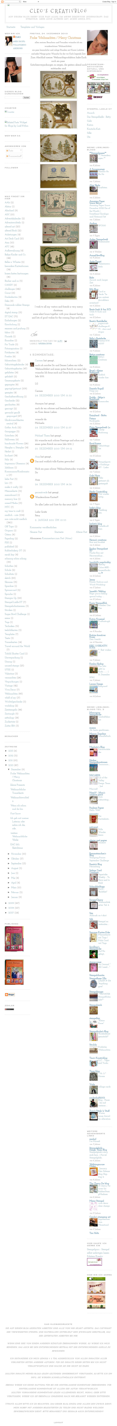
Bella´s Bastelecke (97, 338)
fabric (7, 332)
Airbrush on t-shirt (97, 915)
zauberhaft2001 (97, 1098)
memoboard (11, 495)
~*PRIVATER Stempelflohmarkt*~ (104, 997)
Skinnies (9, 582)
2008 (11, 908)
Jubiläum (9, 468)
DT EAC (9, 316)
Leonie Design (96, 684)
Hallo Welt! (94, 810)
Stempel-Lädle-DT (13, 602)
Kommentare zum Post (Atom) (57, 538)
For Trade (9, 344)
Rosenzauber (104, 242)
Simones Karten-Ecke (99, 932)
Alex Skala (94, 185)
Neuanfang (94, 867)
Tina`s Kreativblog (98, 1058)
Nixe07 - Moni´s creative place (97, 794)
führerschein (11, 361)
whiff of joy (10, 698)
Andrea (93, 223)
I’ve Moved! (94, 1141)
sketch (8, 578)
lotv (7, 483)
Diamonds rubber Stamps (17, 305)
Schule (8, 570)
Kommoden (103, 401)
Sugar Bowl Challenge (15, 614)
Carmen (39, 361)
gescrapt (9, 409)
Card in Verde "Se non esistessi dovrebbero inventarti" (99, 297)
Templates (10, 634)
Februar (15, 892)
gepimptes (10, 385)
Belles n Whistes (13, 262)
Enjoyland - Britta (97, 415)
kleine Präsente (18, 785)
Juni (13, 873)
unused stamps (12, 666)
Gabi (89, 121)
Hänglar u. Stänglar (14, 448)
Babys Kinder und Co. (15, 255)
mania (92, 728)
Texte (7, 638)
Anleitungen (11, 235)
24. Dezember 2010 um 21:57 (53, 428)
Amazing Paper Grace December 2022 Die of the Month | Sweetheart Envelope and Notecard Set (99, 211)
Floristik (8, 336)
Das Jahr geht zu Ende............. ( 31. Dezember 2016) (99, 672)
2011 (10, 760)
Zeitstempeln (11, 710)
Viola (92, 1084)
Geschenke (10, 401)
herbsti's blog (95, 524)
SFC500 (102, 226)
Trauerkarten (11, 642)
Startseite (11, 27)
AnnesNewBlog (96, 255)
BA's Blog (93, 289)
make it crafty (12, 487)
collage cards (104, 1087)
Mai (13, 878)
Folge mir (93, 391)
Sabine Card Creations (95, 871)
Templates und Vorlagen (32, 27)
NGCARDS (94, 775)
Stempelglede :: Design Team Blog (98, 1149)
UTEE (8, 670)
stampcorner (95, 962)
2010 (11, 765)
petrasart (93, 827)
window (102, 843)
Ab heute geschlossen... (99, 730)
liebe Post (9, 479)
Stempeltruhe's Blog (98, 1031)
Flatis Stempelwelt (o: (99, 427)
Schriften (9, 566)
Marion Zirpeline (97, 734)
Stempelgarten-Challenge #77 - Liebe (104, 465)
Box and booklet (97, 542)
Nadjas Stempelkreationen (98, 761)
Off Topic (9, 527)
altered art (10, 227)
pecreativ (93, 814)
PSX (7, 543)
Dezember (16, 769)
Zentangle (10, 714)
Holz (7, 460)
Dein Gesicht (95, 639)
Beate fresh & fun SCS (100, 309)
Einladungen (11, 320)
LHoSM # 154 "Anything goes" (104, 983)
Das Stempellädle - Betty (99, 117)
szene (7, 618)
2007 (11, 913)
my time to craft (13, 511)
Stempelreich (95, 1005)
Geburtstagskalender (14, 365)
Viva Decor (10, 690)
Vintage (9, 686)
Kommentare (14, 156)
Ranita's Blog (95, 864)
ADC (7, 215)
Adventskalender (13, 219)
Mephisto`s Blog (97, 747)
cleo (18, 37)
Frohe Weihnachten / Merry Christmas (55, 37)
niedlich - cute (11, 515)
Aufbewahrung (12, 251)
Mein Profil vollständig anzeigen (19, 44)
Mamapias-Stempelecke (95, 714)
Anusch (90, 113)
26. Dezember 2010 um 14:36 (53, 484)
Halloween (10, 440)
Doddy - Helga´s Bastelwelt (97, 398)
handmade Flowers (14, 444)
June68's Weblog (97, 591)
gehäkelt (9, 377)
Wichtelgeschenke (13, 702)
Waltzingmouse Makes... (97, 1165)
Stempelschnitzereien (15, 606)
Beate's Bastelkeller (98, 321)
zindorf (92, 1139)
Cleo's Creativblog (58, 11)
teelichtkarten (11, 630)
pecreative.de (41, 492)
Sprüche (9, 594)
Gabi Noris (94, 476)
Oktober (15, 859)
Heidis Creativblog (98, 492)
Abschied (9, 211)
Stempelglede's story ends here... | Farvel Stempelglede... (98, 1155)
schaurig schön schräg (15, 559)
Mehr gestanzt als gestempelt (103, 481)
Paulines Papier (96, 808)
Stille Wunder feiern (102, 832)
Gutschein (9, 435)
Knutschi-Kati (93, 129)
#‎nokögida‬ (94, 421)
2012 (11, 756)
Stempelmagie (96, 992)
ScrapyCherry (96, 900)
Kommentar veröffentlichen (43, 527)
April (14, 883)
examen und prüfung (15, 328)
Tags (7, 622)
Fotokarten (10, 352)
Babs (91, 278)
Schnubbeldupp (97, 887)
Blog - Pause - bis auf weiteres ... (104, 1103)
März (14, 888)
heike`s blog (95, 508)
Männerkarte (11, 491)
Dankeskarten (11, 297)
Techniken (10, 626)
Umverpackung (12, 658)
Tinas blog (94, 1071)
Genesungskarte (12, 381)
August (15, 868)
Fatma (92, 419)
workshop (9, 706)
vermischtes (10, 678)
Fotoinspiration (12, 348)
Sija (91, 913)
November (16, 854)
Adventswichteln (13, 223)
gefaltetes (9, 373)
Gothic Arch (11, 427)
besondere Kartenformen (17, 266)
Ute (88, 137)
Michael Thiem (42, 436)
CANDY (9, 285)
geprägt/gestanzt (13, 389)
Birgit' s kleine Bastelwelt (96, 372)
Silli (91, 919)
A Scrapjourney (97, 169)
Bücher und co (12, 281)
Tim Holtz (94, 1233)
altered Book (11, 231)
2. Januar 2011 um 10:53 (50, 520)
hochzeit (9, 456)
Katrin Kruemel (97, 619)
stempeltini (94, 1018)
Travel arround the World (17, 646)
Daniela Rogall (96, 389)
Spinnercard (11, 590)
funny (92, 460)
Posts (10, 151)
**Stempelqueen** (97, 153)
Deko (7, 301)
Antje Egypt (95, 261)
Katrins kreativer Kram (97, 636)
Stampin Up (11, 598)
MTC (7, 507)
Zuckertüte (10, 722)
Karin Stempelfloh (98, 603)
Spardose (9, 586)
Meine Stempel (96, 1201)
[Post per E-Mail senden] (65, 341)
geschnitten (10, 405)
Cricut (8, 293)
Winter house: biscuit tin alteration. (104, 1116)
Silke (89, 133)
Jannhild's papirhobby (100, 562)
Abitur (8, 207)
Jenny (92, 580)
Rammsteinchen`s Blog (97, 855)
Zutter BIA (10, 726)
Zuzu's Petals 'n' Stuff (99, 1111)
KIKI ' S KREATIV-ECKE (98, 647)
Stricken (8, 610)
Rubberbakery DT (13, 551)
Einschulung (11, 324)
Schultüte (9, 574)
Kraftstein (102, 188)
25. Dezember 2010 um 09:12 (53, 449)
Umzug (8, 662)
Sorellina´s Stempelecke (95, 948)
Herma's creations (97, 540)
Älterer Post (81, 532)
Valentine (9, 674)
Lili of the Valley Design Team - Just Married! (99, 783)
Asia (7, 243)
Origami (9, 531)
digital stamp (11, 312)
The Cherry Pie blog (99, 1183)
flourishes (9, 340)
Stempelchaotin (96, 975)
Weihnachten (11, 694)
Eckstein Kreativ (95, 1256)
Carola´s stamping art (99, 1217)
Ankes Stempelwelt (98, 239)
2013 (11, 751)
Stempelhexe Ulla (97, 978)
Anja (37, 457)
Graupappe (10, 431)
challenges (10, 289)
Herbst (8, 452)
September (16, 863)
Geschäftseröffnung (14, 397)
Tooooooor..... (104, 764)
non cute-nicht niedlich (16, 519)
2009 (11, 903)
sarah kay (9, 555)
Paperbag (9, 539)
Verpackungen (12, 682)
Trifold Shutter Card (14, 654)
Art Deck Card (12, 239)
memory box (11, 499)
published (9, 547)
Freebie (8, 356)
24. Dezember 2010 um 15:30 (53, 396)
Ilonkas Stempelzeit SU (98, 550)
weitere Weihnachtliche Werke (19, 836)
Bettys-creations (96, 355)
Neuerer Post (36, 532)
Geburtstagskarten (13, 369)
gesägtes (9, 393)
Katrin (90, 125)
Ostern (8, 535)
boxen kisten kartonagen (16, 273)
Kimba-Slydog (96, 664)
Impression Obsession (15, 464)
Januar (15, 897)
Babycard (102, 686)
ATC (7, 247)
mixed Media (11, 503)
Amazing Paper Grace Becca (97, 202)
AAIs (7, 203)
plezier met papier (98, 840)
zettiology (9, 718)
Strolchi (93, 1045)
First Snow (16, 814)
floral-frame (95, 443)
